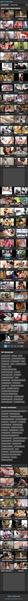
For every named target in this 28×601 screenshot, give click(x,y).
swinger (15, 355)
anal (17, 377)
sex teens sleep (6, 432)
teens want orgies (18, 424)
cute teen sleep (17, 443)
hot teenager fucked (7, 402)
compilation (18, 374)
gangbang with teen (7, 459)
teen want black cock (7, 396)
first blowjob (22, 422)
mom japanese (6, 427)
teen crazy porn (6, 358)
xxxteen (14, 457)
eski (17, 449)
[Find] (26, 5)
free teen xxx (17, 383)
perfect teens (6, 364)
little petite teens (14, 430)
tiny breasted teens (19, 446)
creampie (18, 372)
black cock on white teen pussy (10, 393)
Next (22, 346)
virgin (23, 361)
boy (13, 364)
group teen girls (6, 380)
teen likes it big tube (17, 432)
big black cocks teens (17, 427)
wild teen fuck (6, 361)
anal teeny (5, 430)
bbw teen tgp (6, 385)
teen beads (5, 413)
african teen (5, 422)
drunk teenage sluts (21, 419)
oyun (21, 355)
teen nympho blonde (7, 374)
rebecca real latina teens (17, 385)
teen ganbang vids (15, 413)
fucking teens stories (7, 446)
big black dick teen (7, 441)
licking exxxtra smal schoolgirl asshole (11, 454)
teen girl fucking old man (8, 419)
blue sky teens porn (7, 438)
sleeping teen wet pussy (16, 416)
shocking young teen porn (21, 438)
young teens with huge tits (19, 380)
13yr (22, 430)
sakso (4, 388)
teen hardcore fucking (19, 441)
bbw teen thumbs (7, 443)
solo (10, 366)
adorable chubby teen (14, 388)
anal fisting (13, 422)
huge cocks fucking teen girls (9, 369)
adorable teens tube (19, 402)
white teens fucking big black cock (10, 435)
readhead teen (6, 457)
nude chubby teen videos (19, 358)
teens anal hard (6, 355)
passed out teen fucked (8, 449)
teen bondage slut (7, 424)
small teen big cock (21, 364)
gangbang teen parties (8, 377)
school (4, 366)
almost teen (5, 416)
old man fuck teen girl (7, 372)
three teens (5, 451)
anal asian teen (15, 361)
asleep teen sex (18, 399)
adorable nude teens (7, 399)
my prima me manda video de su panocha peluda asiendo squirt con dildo (14, 411)
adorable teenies (19, 396)
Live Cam (5, 4)
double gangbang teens (16, 451)
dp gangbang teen (7, 383)
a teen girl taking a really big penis (10, 391)
